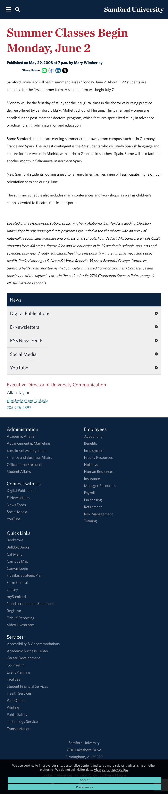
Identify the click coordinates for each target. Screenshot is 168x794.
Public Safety (17, 714)
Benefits (90, 443)
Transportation (18, 728)
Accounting (93, 436)
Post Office (15, 700)
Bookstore (15, 539)
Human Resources (99, 471)
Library (12, 589)
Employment (94, 450)
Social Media (23, 354)
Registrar (14, 610)
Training (90, 520)
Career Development (23, 657)
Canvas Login (17, 568)
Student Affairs (19, 471)
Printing (13, 707)
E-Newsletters (24, 327)
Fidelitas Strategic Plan (24, 575)
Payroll (89, 492)
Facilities (13, 679)
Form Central (17, 582)
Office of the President (24, 464)
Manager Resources (100, 485)
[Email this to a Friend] (44, 70)
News (16, 300)
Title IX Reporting (20, 617)
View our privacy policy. (111, 769)
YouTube (19, 367)
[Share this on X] (65, 70)
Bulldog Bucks (18, 547)
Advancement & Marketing (28, 443)
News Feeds (16, 504)
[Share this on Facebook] (51, 70)
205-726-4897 (19, 407)
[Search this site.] (17, 9)
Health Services (19, 693)
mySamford (16, 596)
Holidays (91, 464)
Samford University (84, 742)
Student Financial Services (27, 686)
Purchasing (93, 499)
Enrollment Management (27, 450)
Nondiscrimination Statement (30, 603)
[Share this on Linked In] (58, 70)
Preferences (84, 787)
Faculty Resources (98, 457)
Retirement (93, 506)
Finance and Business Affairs (29, 457)
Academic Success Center (27, 650)
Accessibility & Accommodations (33, 643)
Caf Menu (15, 554)
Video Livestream (20, 624)
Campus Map (17, 561)
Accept (84, 780)
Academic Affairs (20, 436)
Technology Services (23, 721)
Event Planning (18, 672)
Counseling (16, 665)
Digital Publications (30, 313)
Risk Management (98, 513)
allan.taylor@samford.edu (27, 400)
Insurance (92, 478)
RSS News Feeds (26, 340)
